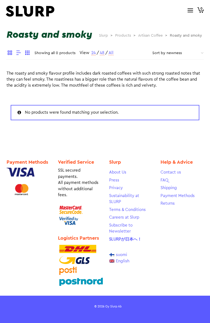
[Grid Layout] (27, 53)
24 (93, 53)
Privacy (116, 188)
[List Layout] (18, 53)
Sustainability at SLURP (124, 199)
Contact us (171, 172)
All (111, 53)
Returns (168, 203)
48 (102, 53)
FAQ (164, 180)
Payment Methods (178, 196)
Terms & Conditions (127, 210)
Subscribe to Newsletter (121, 228)
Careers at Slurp (124, 217)
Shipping (169, 188)
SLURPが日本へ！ (125, 239)
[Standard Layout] (10, 53)
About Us (117, 172)
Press (114, 180)
